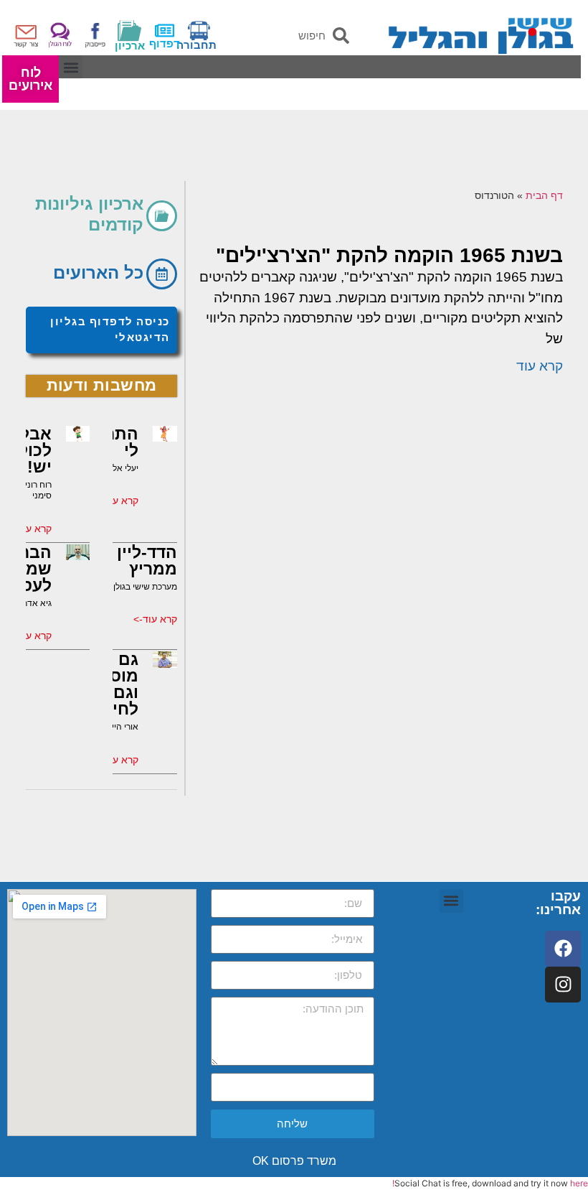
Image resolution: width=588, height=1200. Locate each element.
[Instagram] (563, 985)
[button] (70, 67)
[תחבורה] (199, 30)
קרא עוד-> (116, 500)
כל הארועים (98, 272)
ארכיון (130, 45)
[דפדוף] (164, 30)
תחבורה (196, 45)
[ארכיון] (129, 30)
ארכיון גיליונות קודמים (89, 214)
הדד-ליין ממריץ (147, 560)
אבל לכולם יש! (29, 450)
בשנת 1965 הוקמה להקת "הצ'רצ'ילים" (389, 255)
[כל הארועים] (161, 274)
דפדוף (164, 43)
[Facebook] (563, 949)
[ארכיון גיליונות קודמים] (161, 215)
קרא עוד (539, 365)
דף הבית (544, 195)
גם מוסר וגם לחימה (113, 684)
